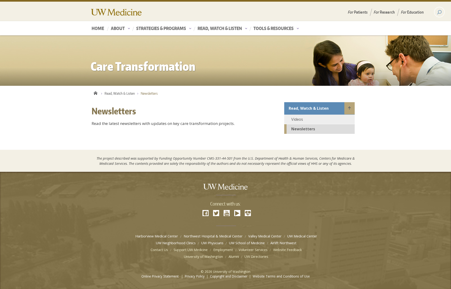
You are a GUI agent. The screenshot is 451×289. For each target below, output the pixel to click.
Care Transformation (95, 92)
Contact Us (159, 250)
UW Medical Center (302, 236)
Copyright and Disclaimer (228, 276)
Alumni (234, 256)
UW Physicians (212, 243)
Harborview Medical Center (156, 236)
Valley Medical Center (265, 236)
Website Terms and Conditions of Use (281, 276)
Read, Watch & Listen (220, 28)
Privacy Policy (195, 276)
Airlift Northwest (283, 243)
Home (98, 28)
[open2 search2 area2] (439, 12)
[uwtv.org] (237, 213)
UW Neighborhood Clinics (176, 243)
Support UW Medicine (191, 250)
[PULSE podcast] (248, 213)
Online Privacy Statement (160, 276)
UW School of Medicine (247, 243)
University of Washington (203, 256)
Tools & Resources (273, 28)
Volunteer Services (253, 250)
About (118, 28)
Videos (297, 119)
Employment (223, 250)
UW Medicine (116, 12)
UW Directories (256, 256)
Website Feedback (287, 250)
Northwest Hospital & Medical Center (213, 236)
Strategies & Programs (161, 28)
